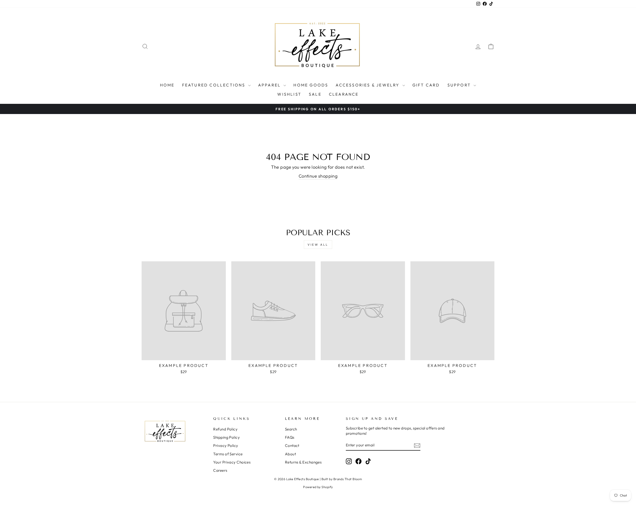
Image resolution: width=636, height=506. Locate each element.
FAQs (289, 437)
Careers (220, 470)
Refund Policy (225, 429)
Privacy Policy (225, 445)
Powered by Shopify (318, 487)
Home (167, 84)
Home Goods (310, 84)
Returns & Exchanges (303, 462)
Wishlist (289, 94)
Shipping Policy (226, 437)
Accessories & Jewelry (368, 84)
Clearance (344, 94)
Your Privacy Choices (231, 462)
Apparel (270, 84)
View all (318, 244)
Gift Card (426, 84)
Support (460, 84)
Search (291, 429)
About (290, 454)
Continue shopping (318, 176)
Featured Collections (214, 84)
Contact (292, 445)
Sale (315, 94)
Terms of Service (227, 454)
